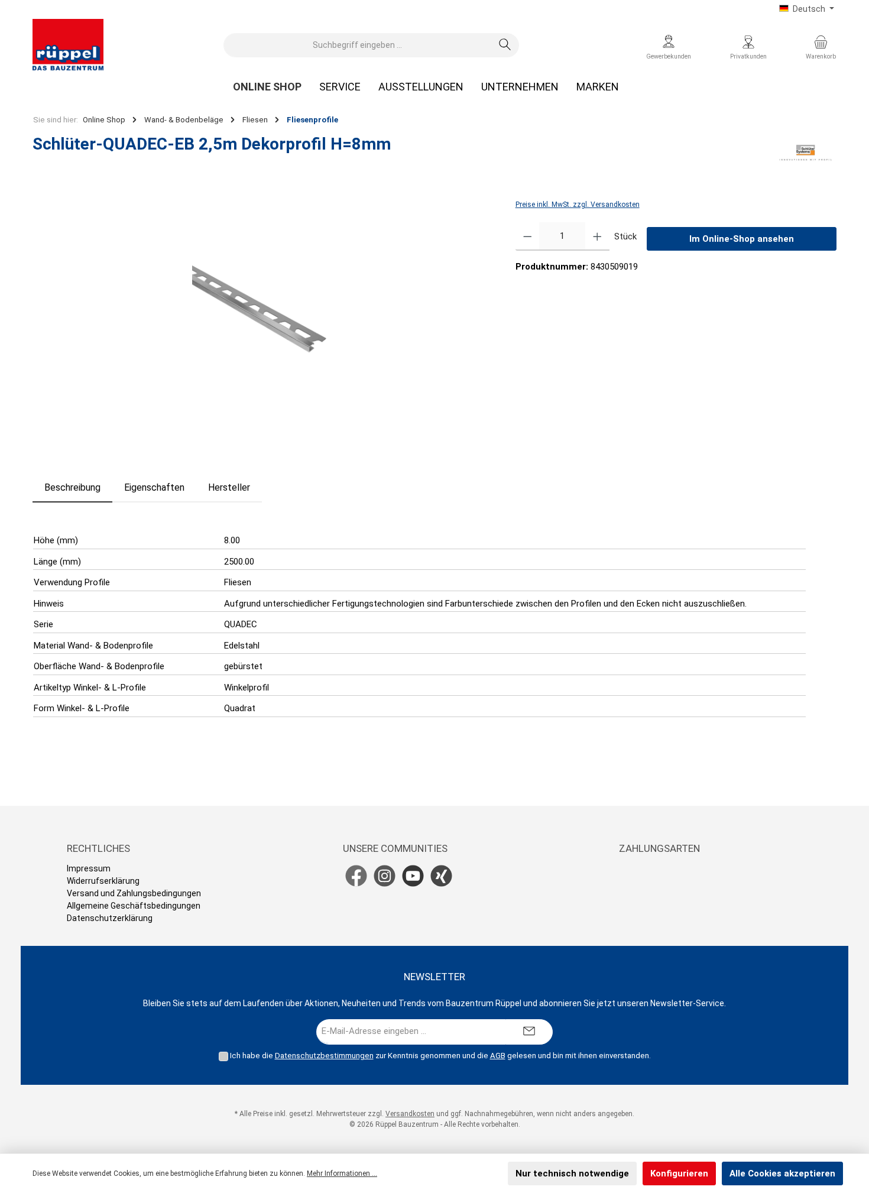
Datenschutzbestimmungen (324, 1055)
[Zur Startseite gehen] (68, 45)
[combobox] (357, 45)
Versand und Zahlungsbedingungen (134, 893)
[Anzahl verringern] (527, 236)
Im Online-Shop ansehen (741, 239)
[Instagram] (384, 876)
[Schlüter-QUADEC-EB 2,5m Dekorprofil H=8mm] (262, 324)
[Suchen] (505, 45)
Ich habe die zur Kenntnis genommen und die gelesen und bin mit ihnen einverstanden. (440, 1055)
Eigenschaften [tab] (154, 487)
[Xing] (441, 876)
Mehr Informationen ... (342, 1173)
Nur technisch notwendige (572, 1173)
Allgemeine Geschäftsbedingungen (133, 905)
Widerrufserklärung (103, 881)
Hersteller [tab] (229, 487)
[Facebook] (356, 876)
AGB (497, 1055)
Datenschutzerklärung (110, 918)
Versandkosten (409, 1114)
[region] (262, 324)
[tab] (72, 488)
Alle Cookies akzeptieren (782, 1173)
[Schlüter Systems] (805, 153)
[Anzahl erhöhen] (597, 236)
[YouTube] (413, 876)
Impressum (89, 868)
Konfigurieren (679, 1173)
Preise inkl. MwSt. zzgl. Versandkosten (577, 204)
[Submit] (529, 1032)
